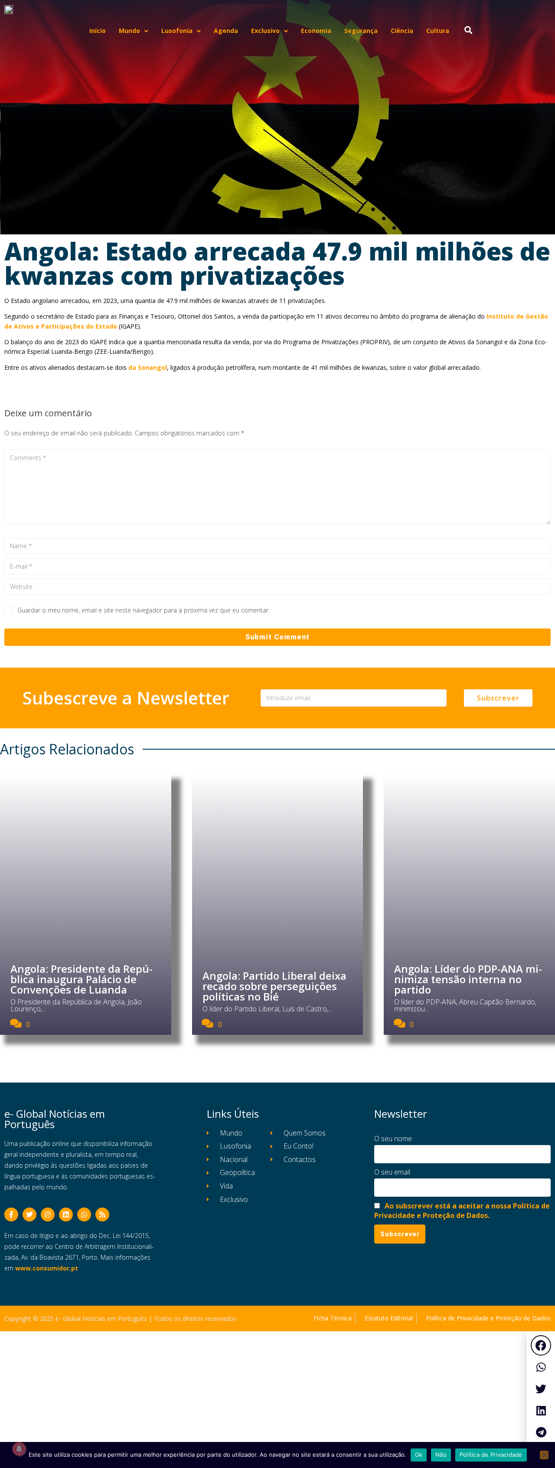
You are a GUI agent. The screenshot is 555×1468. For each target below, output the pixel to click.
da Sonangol (147, 367)
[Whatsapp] (84, 1214)
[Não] (544, 1455)
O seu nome (393, 1138)
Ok (419, 1454)
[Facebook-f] (11, 1214)
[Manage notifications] (19, 1449)
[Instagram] (48, 1214)
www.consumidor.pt (46, 1268)
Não (441, 1454)
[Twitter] (29, 1214)
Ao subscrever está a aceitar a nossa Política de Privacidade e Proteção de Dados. (462, 1210)
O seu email (392, 1172)
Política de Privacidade (491, 1454)
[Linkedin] (66, 1214)
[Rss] (102, 1214)
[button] (541, 1345)
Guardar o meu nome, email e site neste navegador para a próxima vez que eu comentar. (143, 610)
